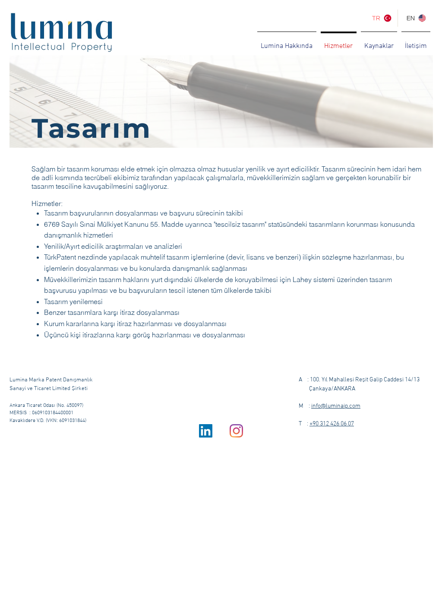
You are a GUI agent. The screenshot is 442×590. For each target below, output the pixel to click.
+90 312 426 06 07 (331, 424)
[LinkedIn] (205, 431)
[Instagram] (236, 431)
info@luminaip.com (335, 406)
